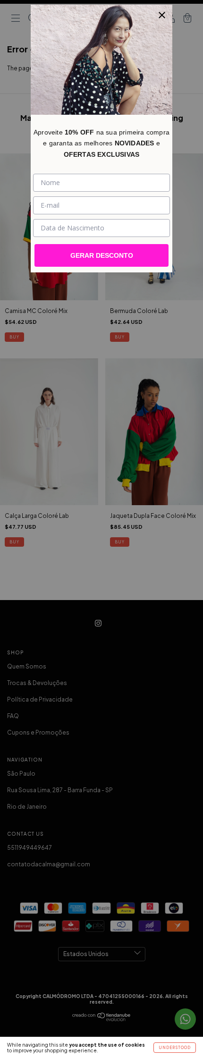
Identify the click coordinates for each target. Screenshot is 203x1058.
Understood (175, 1047)
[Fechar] (162, 15)
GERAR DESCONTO (101, 255)
